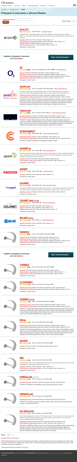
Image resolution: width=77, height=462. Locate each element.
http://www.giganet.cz (49, 150)
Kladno (56, 140)
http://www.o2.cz (61, 69)
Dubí (33, 102)
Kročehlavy (42, 310)
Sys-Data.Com (27, 411)
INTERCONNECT (27, 131)
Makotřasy (61, 310)
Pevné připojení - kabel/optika (28, 41)
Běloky (30, 140)
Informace (43, 5)
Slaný (29, 291)
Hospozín (69, 102)
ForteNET (24, 183)
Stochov (53, 312)
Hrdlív (40, 104)
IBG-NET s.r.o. (26, 217)
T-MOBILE (24, 264)
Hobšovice (38, 102)
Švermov (63, 312)
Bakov (29, 99)
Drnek (21, 102)
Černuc (51, 101)
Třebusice (69, 312)
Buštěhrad (23, 101)
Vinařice (45, 313)
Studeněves (35, 430)
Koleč (36, 310)
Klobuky (22, 427)
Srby (48, 312)
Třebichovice (29, 403)
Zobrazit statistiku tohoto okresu (10, 438)
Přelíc (55, 429)
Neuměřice (23, 429)
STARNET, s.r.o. (27, 299)
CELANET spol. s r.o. (29, 200)
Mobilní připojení (24, 45)
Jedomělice (65, 331)
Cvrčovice (33, 101)
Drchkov (69, 101)
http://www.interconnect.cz (50, 133)
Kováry (51, 332)
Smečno (44, 312)
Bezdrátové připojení (25, 74)
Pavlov (43, 334)
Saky (55, 401)
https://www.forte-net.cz (49, 185)
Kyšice (44, 384)
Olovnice (29, 429)
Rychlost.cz (4, 9)
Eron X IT (24, 29)
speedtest (11, 444)
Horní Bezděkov (53, 123)
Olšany (34, 429)
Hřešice (45, 104)
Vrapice (50, 313)
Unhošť (60, 384)
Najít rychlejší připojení (60, 57)
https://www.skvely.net (60, 88)
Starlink (24, 340)
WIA (22, 357)
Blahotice (49, 120)
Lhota (61, 332)
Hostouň (29, 104)
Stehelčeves (28, 430)
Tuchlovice (23, 313)
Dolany (63, 308)
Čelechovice (39, 101)
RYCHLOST (9, 3)
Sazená (34, 194)
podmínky (25, 447)
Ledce (47, 310)
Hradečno (35, 104)
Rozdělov (35, 312)
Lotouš (45, 427)
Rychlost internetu (6, 5)
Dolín (55, 101)
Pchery (22, 312)
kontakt (51, 453)
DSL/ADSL (22, 40)
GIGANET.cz (25, 148)
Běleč (33, 120)
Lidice (56, 310)
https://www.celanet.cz (49, 202)
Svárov (58, 312)
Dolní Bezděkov (65, 121)
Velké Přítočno (38, 313)
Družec (26, 123)
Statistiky (17, 5)
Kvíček (37, 427)
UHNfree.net (26, 376)
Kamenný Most (65, 425)
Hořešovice (55, 102)
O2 (21, 67)
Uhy (50, 430)
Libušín (52, 310)
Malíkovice (38, 334)
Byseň (27, 101)
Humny (49, 104)
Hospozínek (23, 104)
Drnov (25, 102)
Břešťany (58, 99)
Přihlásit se (51, 5)
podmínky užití (58, 453)
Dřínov (30, 102)
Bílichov (39, 99)
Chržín (58, 104)
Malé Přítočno (69, 310)
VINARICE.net (26, 394)
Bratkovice (52, 99)
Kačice (21, 332)
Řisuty (65, 429)
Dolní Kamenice (62, 101)
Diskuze (24, 5)
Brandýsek (46, 99)
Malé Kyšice (50, 384)
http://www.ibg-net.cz (48, 220)
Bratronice (23, 121)
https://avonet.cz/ (48, 171)
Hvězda (54, 104)
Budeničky (70, 99)
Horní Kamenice (46, 102)
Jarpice (63, 104)
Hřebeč (50, 125)
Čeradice (46, 101)
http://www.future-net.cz (59, 112)
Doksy (54, 121)
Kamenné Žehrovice (29, 332)
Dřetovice (31, 123)
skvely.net (25, 86)
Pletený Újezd (28, 312)
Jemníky (71, 331)
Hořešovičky (62, 102)
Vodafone (24, 231)
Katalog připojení (33, 5)
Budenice (64, 99)
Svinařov (69, 401)
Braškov (61, 120)
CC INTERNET (26, 282)
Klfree (23, 320)
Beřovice (34, 99)
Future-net (25, 110)
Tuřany (34, 291)
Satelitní (22, 43)
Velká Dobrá (30, 313)
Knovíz (42, 332)
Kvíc (33, 427)
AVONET (24, 169)
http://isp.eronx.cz (47, 31)
